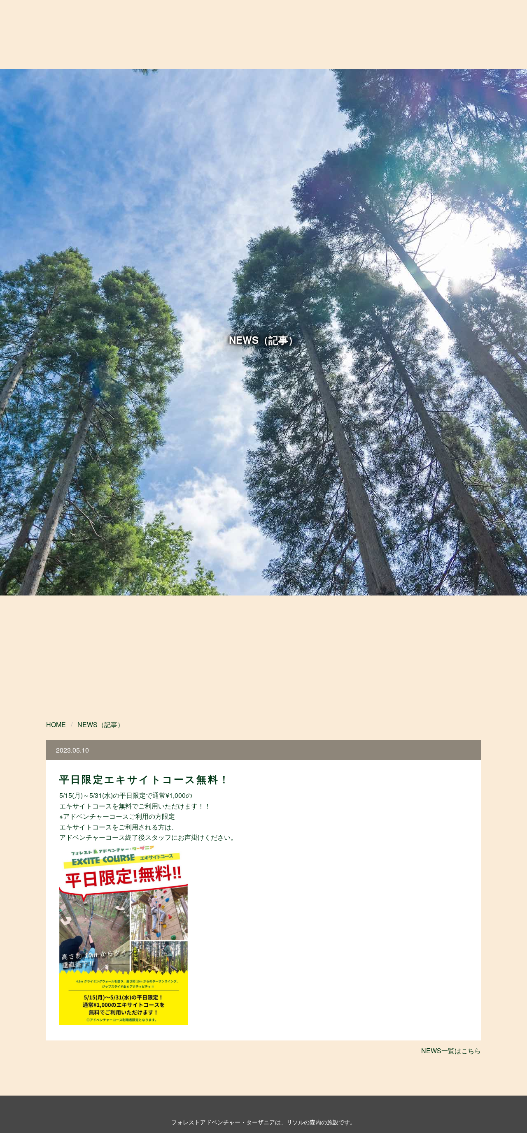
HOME (56, 724)
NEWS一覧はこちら (451, 1050)
